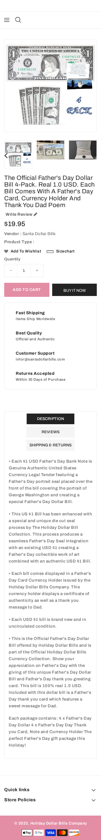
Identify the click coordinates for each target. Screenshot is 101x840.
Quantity (12, 259)
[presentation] (6, 155)
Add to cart (27, 290)
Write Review (19, 214)
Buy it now (74, 290)
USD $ (47, 5)
